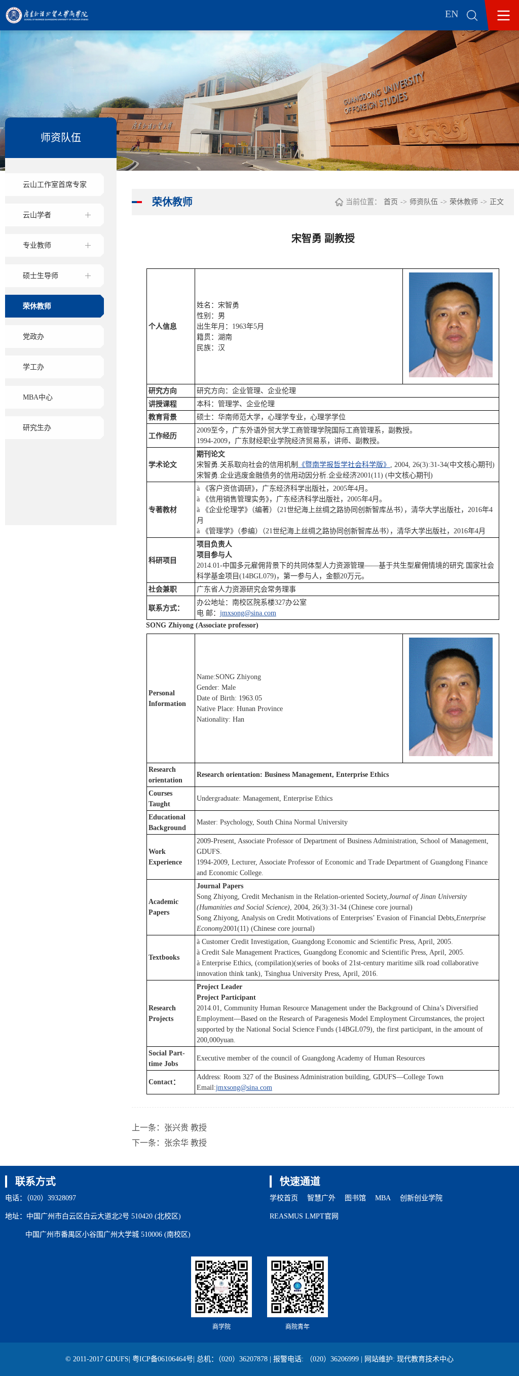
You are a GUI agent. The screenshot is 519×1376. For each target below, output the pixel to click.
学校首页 (284, 1198)
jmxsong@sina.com (248, 613)
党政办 (33, 336)
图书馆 (355, 1198)
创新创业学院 (421, 1198)
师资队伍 (424, 202)
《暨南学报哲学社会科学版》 (344, 464)
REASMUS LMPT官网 (304, 1216)
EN (451, 13)
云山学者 (37, 215)
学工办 (33, 367)
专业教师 (37, 245)
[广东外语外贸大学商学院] (54, 15)
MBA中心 (38, 397)
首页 (391, 202)
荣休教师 (37, 306)
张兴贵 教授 (185, 1127)
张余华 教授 (185, 1142)
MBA (383, 1198)
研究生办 (37, 427)
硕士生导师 (40, 276)
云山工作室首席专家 (55, 184)
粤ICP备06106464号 (162, 1359)
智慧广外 (321, 1198)
